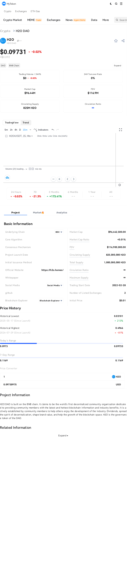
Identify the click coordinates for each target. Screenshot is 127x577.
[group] (17, 122)
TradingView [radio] (12, 122)
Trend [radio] (26, 122)
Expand (117, 65)
